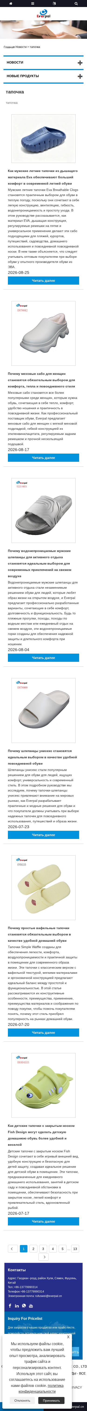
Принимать (51, 1400)
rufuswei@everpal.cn (48, 1296)
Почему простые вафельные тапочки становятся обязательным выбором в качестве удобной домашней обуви (39, 934)
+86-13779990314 (26, 1287)
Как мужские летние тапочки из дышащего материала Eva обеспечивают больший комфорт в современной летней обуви (43, 177)
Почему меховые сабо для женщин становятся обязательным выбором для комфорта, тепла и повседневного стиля (41, 380)
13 (75, 1249)
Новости (21, 47)
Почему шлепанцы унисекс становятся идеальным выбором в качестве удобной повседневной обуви (42, 757)
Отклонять (22, 1400)
